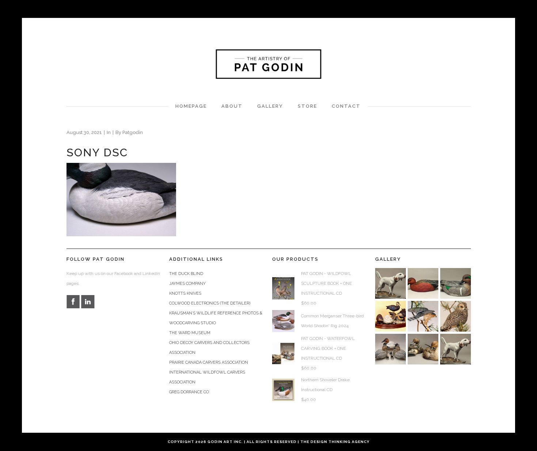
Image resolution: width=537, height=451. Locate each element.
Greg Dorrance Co (189, 392)
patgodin (132, 132)
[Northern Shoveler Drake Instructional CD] (283, 389)
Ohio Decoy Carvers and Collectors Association (209, 347)
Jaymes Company (187, 283)
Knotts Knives (185, 293)
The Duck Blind (186, 273)
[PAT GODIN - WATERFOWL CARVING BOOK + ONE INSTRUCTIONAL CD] (283, 353)
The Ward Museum (189, 332)
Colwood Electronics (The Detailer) (209, 303)
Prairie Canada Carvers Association (208, 362)
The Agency (335, 442)
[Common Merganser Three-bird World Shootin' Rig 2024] (283, 320)
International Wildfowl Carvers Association (207, 377)
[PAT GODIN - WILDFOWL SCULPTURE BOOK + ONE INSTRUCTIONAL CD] (283, 288)
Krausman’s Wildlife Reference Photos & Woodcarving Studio (215, 318)
